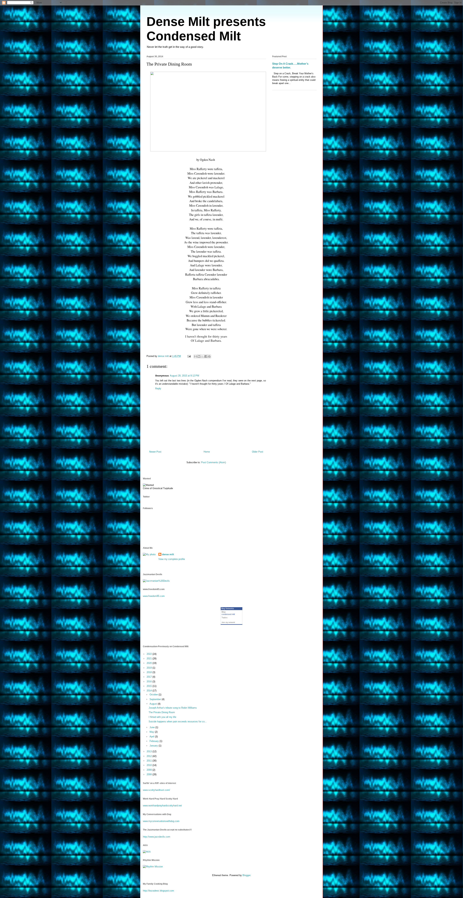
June (152, 727)
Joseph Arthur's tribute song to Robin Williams (173, 707)
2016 (149, 681)
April (152, 736)
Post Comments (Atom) (213, 462)
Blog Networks (227, 608)
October (154, 694)
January (154, 745)
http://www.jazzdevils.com (156, 836)
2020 (149, 663)
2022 (149, 654)
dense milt (168, 554)
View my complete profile (171, 559)
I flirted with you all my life (162, 717)
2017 (149, 676)
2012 (149, 756)
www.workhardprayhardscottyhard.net (162, 805)
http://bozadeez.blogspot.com (158, 890)
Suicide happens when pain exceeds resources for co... (178, 721)
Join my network (228, 622)
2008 (149, 774)
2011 (149, 760)
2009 (149, 770)
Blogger (246, 875)
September (156, 699)
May (152, 731)
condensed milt (228, 614)
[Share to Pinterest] (209, 356)
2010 (149, 765)
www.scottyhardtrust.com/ (156, 790)
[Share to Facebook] (206, 356)
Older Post (257, 451)
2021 (149, 658)
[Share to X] (202, 356)
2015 (149, 686)
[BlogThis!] (199, 356)
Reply (158, 388)
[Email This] (195, 356)
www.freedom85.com (154, 596)
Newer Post (155, 451)
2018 (149, 672)
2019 (149, 667)
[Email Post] (189, 356)
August (154, 703)
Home (207, 451)
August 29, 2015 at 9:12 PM (184, 375)
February (155, 741)
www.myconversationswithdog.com (161, 821)
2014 (149, 690)
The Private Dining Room (162, 712)
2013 (149, 751)
